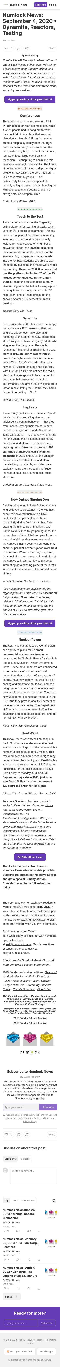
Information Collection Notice (36, 1118)
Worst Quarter (42, 980)
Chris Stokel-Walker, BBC (19, 201)
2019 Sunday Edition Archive (30, 1018)
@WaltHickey (14, 935)
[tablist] (17, 1159)
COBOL (50, 1001)
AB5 (25, 1011)
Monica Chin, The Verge (17, 310)
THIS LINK (43, 906)
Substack (13, 1359)
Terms (40, 1339)
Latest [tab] (15, 1200)
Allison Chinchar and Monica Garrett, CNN (29, 793)
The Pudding (14, 998)
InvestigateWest (28, 818)
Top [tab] (6, 1200)
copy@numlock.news (16, 952)
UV (5, 996)
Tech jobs (37, 1013)
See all (9, 1296)
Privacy (31, 1339)
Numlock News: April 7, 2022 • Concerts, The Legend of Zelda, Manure (20, 1271)
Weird (18, 1009)
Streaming (33, 985)
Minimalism (13, 1013)
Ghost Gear (25, 1013)
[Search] (54, 1200)
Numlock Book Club (35, 960)
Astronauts (42, 1011)
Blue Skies (44, 989)
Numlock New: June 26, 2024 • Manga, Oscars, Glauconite (19, 1214)
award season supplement (32, 964)
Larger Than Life (14, 985)
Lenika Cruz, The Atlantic (18, 399)
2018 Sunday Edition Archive (30, 1023)
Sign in (53, 4)
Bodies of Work (24, 976)
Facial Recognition (18, 996)
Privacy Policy (29, 1121)
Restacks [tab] (25, 1158)
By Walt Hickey (11, 1222)
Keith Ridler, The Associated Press (24, 725)
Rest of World (21, 980)
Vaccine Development (43, 996)
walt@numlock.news (19, 944)
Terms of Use (46, 1114)
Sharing (32, 1011)
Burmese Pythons (33, 998)
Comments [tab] (10, 1158)
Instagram (9, 1009)
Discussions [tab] (28, 1200)
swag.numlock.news (33, 919)
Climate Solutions (24, 989)
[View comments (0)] (19, 48)
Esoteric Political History (29, 1004)
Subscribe (41, 4)
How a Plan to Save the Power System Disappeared (28, 809)
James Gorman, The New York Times (26, 581)
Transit (34, 1009)
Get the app (46, 1351)
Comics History (22, 1001)
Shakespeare (45, 1009)
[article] (30, 1220)
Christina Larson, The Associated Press (27, 484)
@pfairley (25, 847)
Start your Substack (21, 1351)
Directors (47, 1013)
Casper (52, 1011)
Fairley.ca (44, 843)
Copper (25, 1009)
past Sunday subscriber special (28, 801)
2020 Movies (16, 1011)
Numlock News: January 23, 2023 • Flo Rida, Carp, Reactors (20, 1243)
